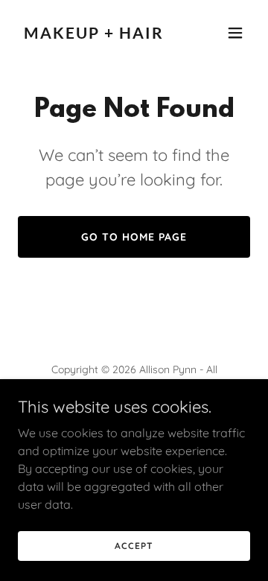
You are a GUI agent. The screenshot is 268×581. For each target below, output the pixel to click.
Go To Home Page (134, 237)
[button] (235, 33)
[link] (99, 34)
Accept (134, 545)
